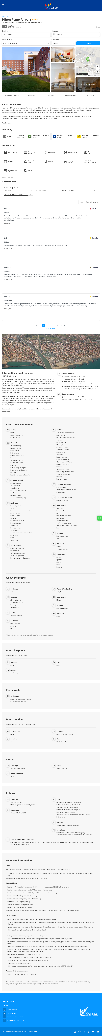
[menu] (100, 5)
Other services (7, 177)
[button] (87, 59)
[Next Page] (61, 325)
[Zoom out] (97, 69)
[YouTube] (93, 1031)
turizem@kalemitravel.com (15, 1017)
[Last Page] (64, 325)
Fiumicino (5, 16)
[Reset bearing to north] (97, 71)
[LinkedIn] (98, 1031)
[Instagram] (84, 1031)
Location (90, 95)
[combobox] (62, 43)
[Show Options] (73, 43)
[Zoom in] (97, 66)
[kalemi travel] (89, 1011)
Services (31, 95)
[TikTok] (88, 1031)
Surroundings (70, 95)
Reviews (51, 95)
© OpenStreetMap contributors (91, 75)
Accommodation (12, 95)
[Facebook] (79, 1031)
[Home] (75, 1031)
